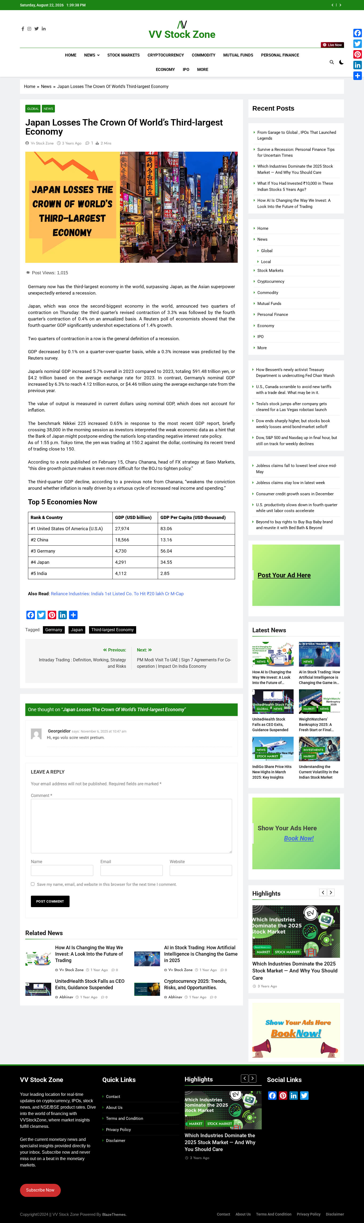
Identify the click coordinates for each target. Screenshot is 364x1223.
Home (70, 55)
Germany (53, 629)
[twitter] (36, 29)
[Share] (357, 75)
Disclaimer (115, 1140)
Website (177, 861)
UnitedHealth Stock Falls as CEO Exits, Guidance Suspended (270, 724)
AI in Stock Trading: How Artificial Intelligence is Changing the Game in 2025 (201, 954)
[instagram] (29, 29)
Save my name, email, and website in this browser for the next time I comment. (107, 884)
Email (105, 861)
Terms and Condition (124, 1118)
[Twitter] (357, 43)
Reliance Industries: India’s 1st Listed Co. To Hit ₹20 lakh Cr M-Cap (117, 593)
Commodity (203, 55)
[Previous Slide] (332, 5)
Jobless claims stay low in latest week (290, 482)
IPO (186, 69)
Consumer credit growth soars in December (295, 494)
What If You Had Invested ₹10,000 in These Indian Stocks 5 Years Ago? (257, 5)
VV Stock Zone (182, 34)
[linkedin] (43, 29)
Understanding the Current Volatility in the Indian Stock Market (318, 772)
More (202, 69)
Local (266, 261)
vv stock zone (42, 143)
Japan (77, 629)
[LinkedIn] (357, 65)
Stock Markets (123, 55)
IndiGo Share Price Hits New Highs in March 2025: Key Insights (272, 772)
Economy (165, 69)
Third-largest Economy (112, 629)
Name (36, 861)
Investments (313, 750)
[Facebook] (357, 33)
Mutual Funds (238, 55)
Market (309, 709)
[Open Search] (332, 62)
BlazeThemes (114, 1214)
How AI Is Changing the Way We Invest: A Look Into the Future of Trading (89, 954)
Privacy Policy (118, 1129)
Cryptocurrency (166, 55)
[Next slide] (340, 5)
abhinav (66, 997)
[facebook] (23, 29)
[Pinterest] (357, 54)
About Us (114, 1107)
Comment (41, 795)
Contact (113, 1096)
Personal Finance (280, 55)
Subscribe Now (40, 1190)
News (89, 55)
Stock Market (267, 756)
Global (33, 108)
